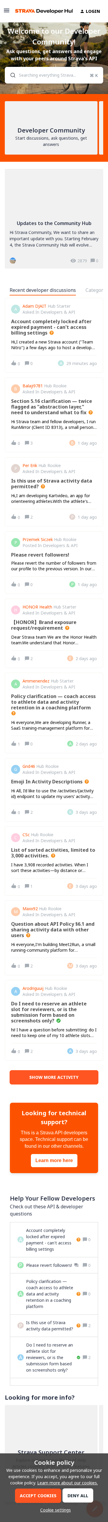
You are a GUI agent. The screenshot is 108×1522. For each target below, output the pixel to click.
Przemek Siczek (37, 539)
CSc (26, 835)
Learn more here (54, 1160)
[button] (54, 1510)
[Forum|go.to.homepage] (40, 11)
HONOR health (37, 607)
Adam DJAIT (34, 306)
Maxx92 (30, 909)
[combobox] (54, 75)
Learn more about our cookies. (67, 1483)
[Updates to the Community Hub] (54, 219)
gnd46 (28, 766)
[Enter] (10, 75)
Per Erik (29, 465)
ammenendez (36, 681)
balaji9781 (32, 386)
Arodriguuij (33, 988)
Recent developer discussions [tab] (43, 290)
